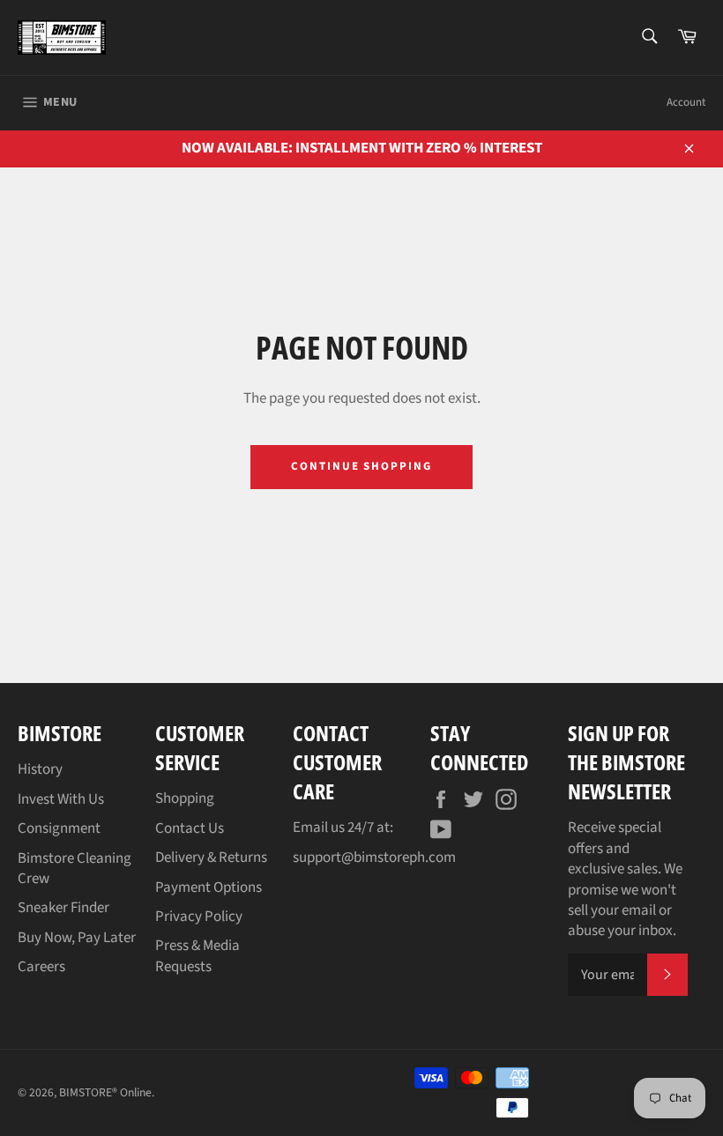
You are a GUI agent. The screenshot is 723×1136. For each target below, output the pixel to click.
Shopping (184, 798)
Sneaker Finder (63, 907)
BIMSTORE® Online (105, 1092)
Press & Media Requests (197, 955)
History (40, 769)
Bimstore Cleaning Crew (74, 868)
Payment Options (208, 887)
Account (686, 102)
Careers (41, 966)
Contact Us (189, 828)
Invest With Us (61, 799)
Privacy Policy (198, 916)
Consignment (59, 828)
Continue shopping (361, 466)
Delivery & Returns (211, 857)
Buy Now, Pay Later (77, 937)
